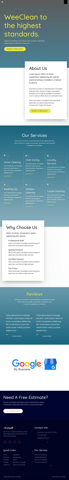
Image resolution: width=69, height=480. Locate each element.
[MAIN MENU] (65, 2)
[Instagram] (19, 442)
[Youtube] (14, 442)
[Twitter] (10, 442)
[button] (13, 411)
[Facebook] (5, 442)
